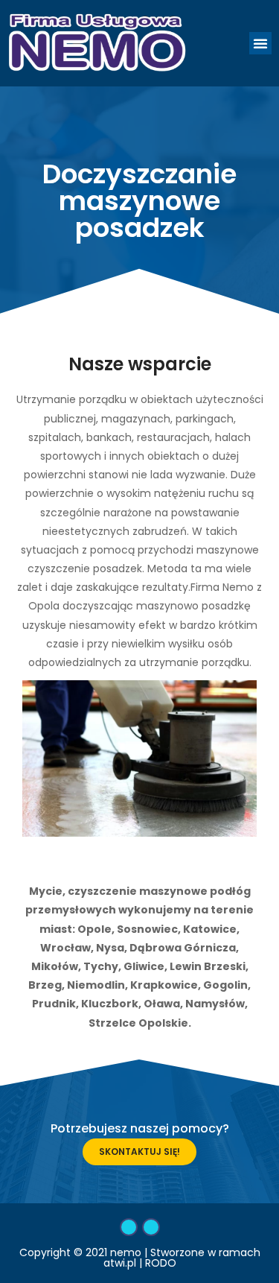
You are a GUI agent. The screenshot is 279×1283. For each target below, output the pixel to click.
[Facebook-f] (129, 1227)
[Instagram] (151, 1227)
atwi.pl (119, 1262)
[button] (260, 43)
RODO (160, 1262)
